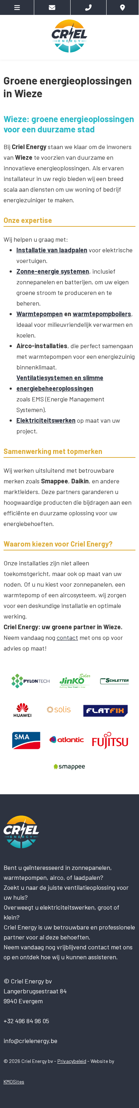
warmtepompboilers (102, 314)
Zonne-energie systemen (52, 271)
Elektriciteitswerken (46, 420)
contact (67, 637)
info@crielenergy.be (30, 1040)
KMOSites (14, 1082)
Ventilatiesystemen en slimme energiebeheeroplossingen (59, 383)
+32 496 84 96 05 (26, 1021)
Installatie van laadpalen (51, 250)
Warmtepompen (39, 314)
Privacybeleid (71, 1061)
